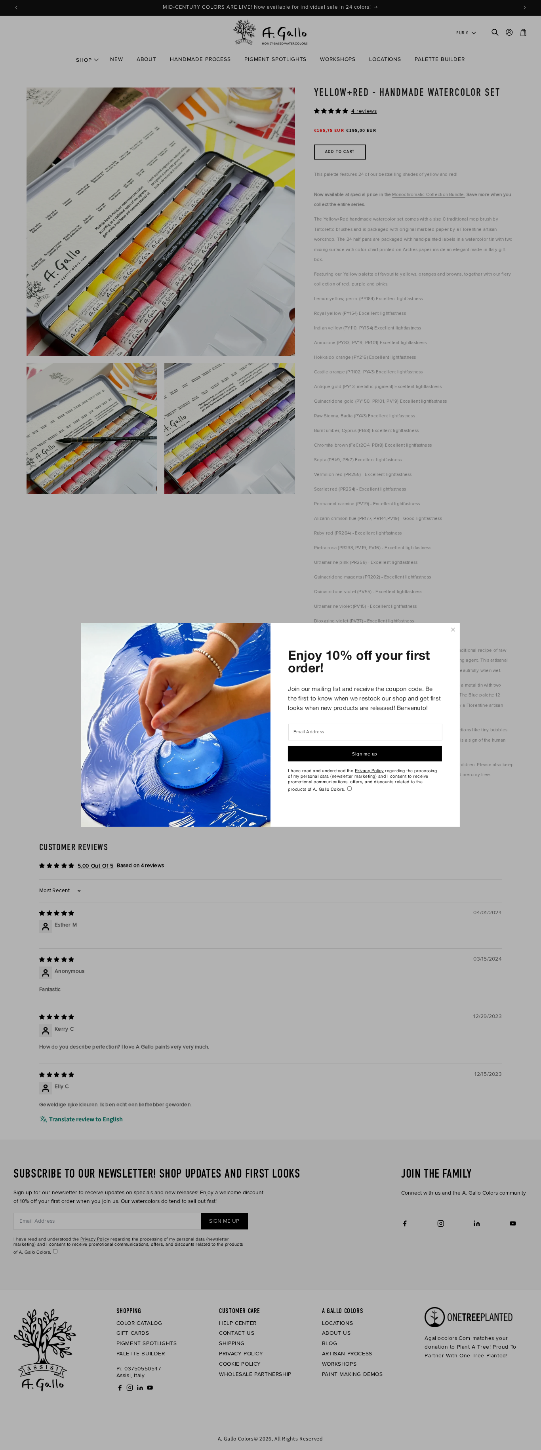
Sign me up (364, 754)
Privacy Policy (369, 771)
